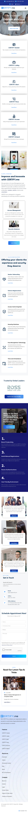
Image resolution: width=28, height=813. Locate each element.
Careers (4, 784)
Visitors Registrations (14, 290)
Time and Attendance (14, 358)
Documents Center (6, 763)
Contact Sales (5, 790)
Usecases (4, 757)
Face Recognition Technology (16, 342)
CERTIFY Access (6, 745)
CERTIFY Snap (5, 742)
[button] (25, 8)
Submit (14, 656)
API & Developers (6, 772)
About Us (4, 781)
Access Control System (15, 307)
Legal (3, 787)
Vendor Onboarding (14, 274)
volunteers (4, 192)
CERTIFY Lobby (5, 736)
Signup (18, 4)
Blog (3, 766)
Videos (3, 760)
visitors (14, 190)
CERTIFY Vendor (6, 733)
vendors (10, 190)
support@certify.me (12, 592)
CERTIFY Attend (6, 748)
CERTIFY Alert (5, 739)
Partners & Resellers (7, 796)
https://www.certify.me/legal (7, 645)
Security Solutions (13, 324)
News (3, 769)
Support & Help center (7, 793)
